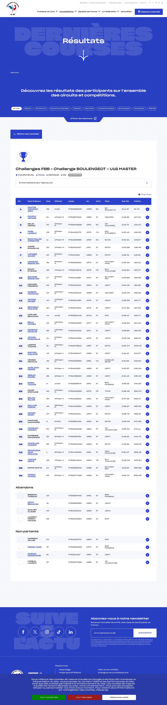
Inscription (145, 633)
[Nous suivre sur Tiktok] (159, 3)
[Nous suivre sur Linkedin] (162, 3)
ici (105, 646)
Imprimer (146, 194)
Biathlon (28, 108)
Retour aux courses (28, 134)
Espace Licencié (150, 12)
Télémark (153, 108)
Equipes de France (87, 12)
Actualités (126, 12)
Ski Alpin (16, 108)
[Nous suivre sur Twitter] (153, 3)
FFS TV (143, 3)
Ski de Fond (41, 108)
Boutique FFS (131, 3)
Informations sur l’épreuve (36, 183)
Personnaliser (119, 697)
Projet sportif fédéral (70, 673)
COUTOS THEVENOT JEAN (33, 209)
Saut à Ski (89, 108)
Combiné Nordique (106, 108)
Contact (33, 673)
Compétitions (66, 12)
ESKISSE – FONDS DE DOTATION (93, 3)
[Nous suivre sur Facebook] (150, 3)
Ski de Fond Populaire (59, 108)
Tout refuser (84, 697)
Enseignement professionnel (113, 673)
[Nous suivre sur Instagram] (156, 3)
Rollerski (77, 108)
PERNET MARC (35, 547)
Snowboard (139, 108)
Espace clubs (115, 3)
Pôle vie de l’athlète (108, 670)
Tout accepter (49, 697)
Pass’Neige (65, 670)
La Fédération (109, 12)
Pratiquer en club (46, 12)
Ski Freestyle (124, 108)
